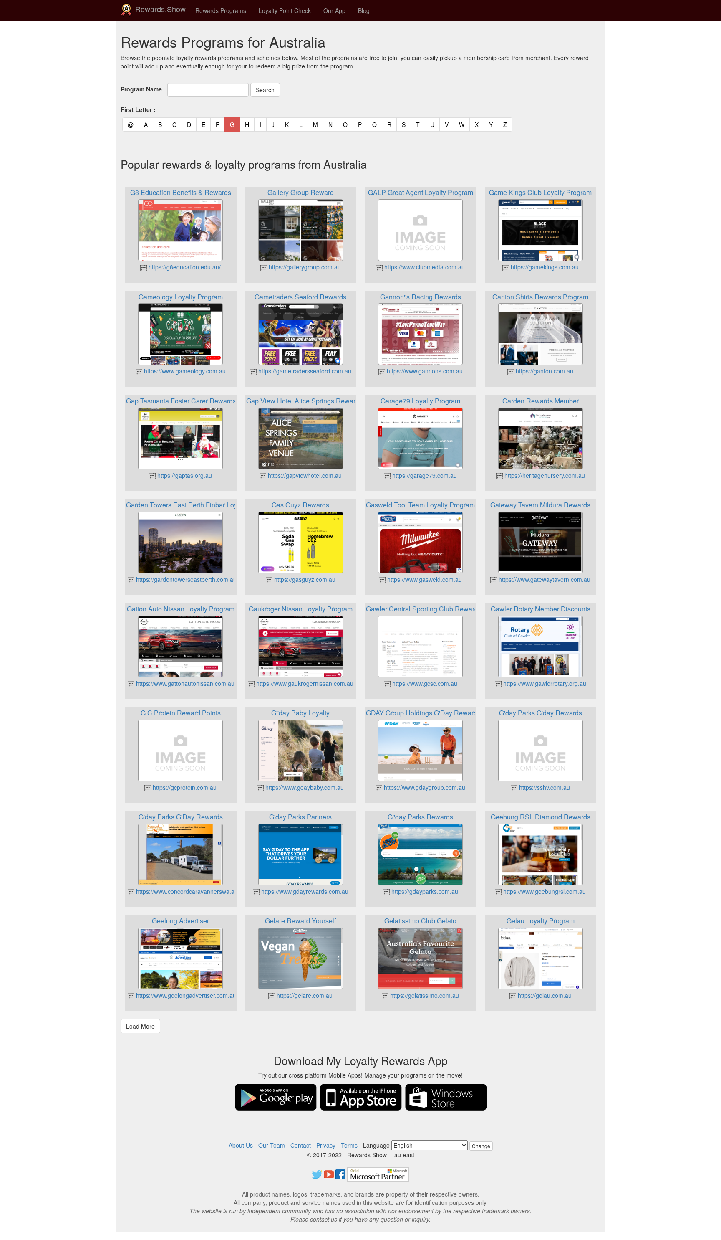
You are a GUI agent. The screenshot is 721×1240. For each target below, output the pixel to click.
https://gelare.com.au (304, 995)
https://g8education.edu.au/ (184, 267)
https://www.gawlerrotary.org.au (544, 683)
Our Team (271, 1145)
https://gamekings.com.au (544, 267)
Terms (349, 1145)
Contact (300, 1145)
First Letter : (138, 109)
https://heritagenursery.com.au (544, 475)
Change (481, 1145)
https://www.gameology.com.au (184, 371)
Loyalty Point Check (285, 10)
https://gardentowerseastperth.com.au (185, 579)
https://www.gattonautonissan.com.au (184, 683)
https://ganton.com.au (543, 371)
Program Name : (143, 89)
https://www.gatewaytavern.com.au (543, 579)
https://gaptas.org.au (184, 475)
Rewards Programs (220, 10)
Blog (364, 10)
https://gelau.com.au (544, 995)
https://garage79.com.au (424, 475)
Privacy (325, 1145)
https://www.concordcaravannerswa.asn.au (191, 891)
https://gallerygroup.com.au (304, 267)
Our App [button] (334, 10)
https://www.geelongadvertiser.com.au (185, 995)
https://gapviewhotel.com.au (304, 475)
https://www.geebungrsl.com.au (544, 891)
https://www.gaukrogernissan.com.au (304, 683)
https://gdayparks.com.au (424, 891)
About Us (241, 1145)
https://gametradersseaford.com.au (304, 371)
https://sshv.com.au (543, 787)
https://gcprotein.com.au (184, 787)
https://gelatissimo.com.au (423, 995)
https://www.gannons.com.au (424, 371)
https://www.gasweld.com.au (424, 579)
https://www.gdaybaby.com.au (304, 787)
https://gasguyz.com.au (303, 579)
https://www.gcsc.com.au (424, 683)
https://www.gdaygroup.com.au (423, 787)
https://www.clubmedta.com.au (424, 267)
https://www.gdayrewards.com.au (304, 891)
